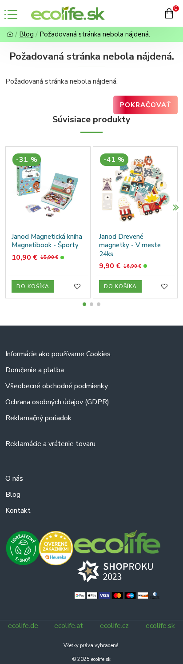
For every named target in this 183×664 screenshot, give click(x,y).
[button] (7, 207)
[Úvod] (10, 34)
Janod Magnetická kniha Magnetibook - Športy (47, 241)
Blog (26, 34)
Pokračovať (145, 105)
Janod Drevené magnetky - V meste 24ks (130, 245)
